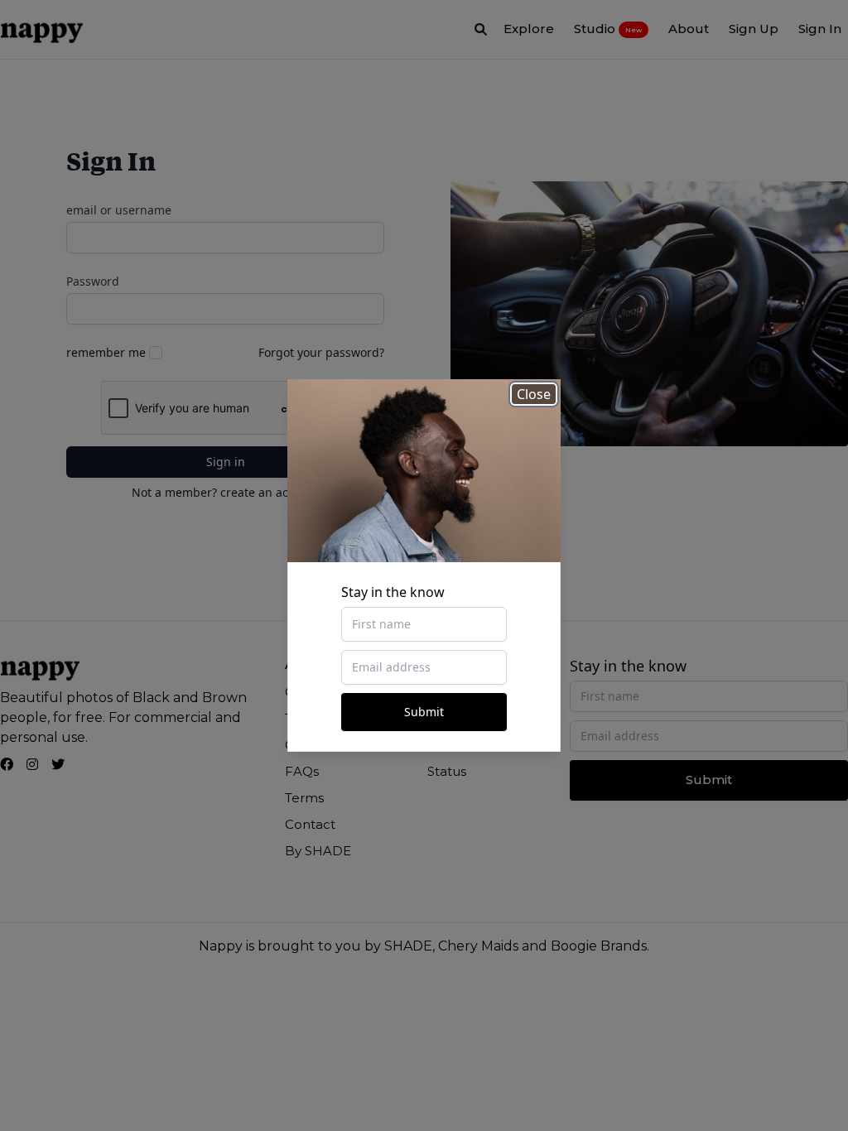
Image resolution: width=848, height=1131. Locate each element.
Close (534, 394)
